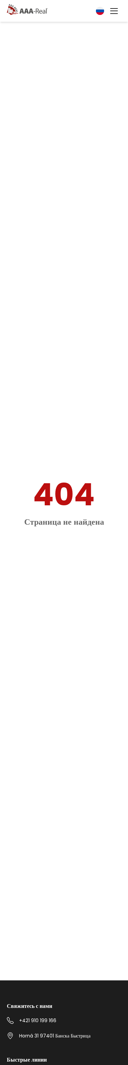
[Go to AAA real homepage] (27, 10)
